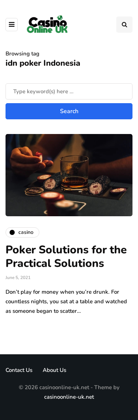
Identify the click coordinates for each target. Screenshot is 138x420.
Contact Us (19, 370)
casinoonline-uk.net (69, 397)
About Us (54, 370)
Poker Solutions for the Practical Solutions (66, 256)
